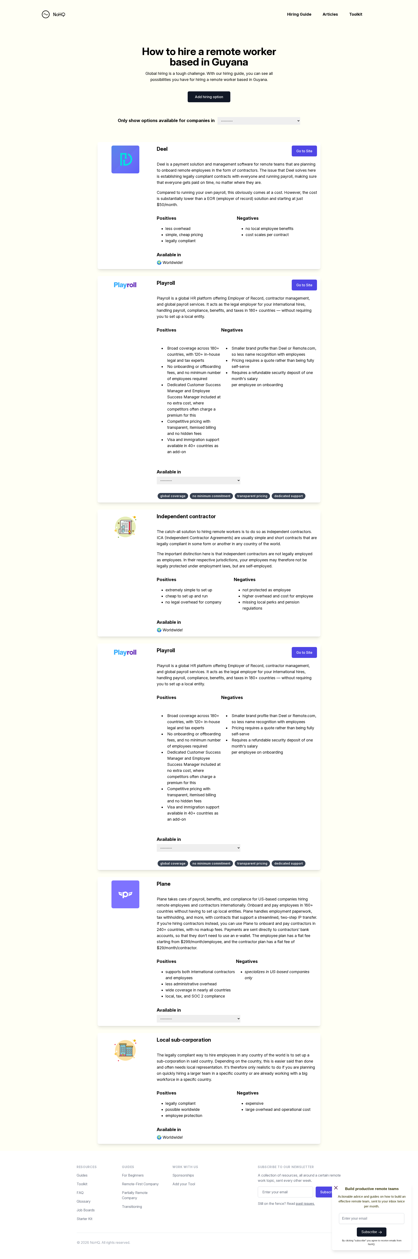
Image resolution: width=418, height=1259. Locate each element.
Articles (330, 14)
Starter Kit (84, 1219)
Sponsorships (183, 1175)
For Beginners (133, 1175)
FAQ (80, 1192)
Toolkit (355, 14)
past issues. (305, 1203)
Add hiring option (209, 97)
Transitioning (132, 1206)
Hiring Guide (299, 14)
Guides (82, 1175)
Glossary (84, 1201)
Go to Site (304, 151)
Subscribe (370, 1232)
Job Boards (86, 1210)
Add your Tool (183, 1184)
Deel (162, 149)
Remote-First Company (140, 1184)
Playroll (166, 283)
